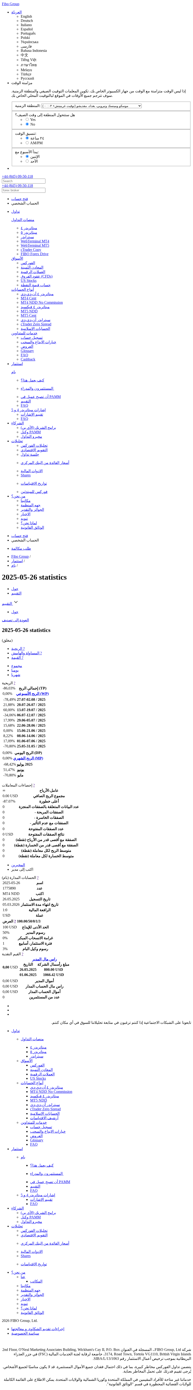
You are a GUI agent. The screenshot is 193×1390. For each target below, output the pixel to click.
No (32, 124)
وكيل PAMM (31, 432)
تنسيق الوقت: (25, 133)
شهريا (15, 675)
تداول (15, 211)
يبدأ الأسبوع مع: (27, 152)
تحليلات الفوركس (34, 445)
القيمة (17, 658)
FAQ (24, 355)
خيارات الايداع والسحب (38, 342)
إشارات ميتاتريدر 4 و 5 (28, 410)
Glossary (27, 351)
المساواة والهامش (26, 653)
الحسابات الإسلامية (35, 329)
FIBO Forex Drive (34, 254)
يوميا (15, 670)
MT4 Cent (28, 298)
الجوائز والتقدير (32, 510)
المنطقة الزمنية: (27, 106)
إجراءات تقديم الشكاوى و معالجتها (37, 1329)
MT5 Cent (28, 315)
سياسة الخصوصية (25, 1333)
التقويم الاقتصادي (34, 450)
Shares (26, 475)
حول (14, 589)
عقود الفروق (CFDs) (36, 276)
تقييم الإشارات (32, 414)
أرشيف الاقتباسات (44, 1118)
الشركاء (17, 423)
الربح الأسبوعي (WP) (32, 694)
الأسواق (17, 258)
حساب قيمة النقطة (36, 285)
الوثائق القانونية (32, 527)
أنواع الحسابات (22, 289)
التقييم (26, 401)
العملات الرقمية (33, 272)
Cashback (28, 359)
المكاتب (36, 1281)
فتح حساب (19, 199)
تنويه (24, 519)
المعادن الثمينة (32, 267)
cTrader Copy (31, 250)
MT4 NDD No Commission (42, 302)
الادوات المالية (32, 471)
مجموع (16, 666)
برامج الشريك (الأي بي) (38, 428)
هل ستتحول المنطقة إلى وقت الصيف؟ (45, 115)
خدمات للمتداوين (24, 333)
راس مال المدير (44, 959)
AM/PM (36, 143)
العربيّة (16, 12)
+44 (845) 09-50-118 (17, 176)
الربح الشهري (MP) (28, 758)
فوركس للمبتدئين (34, 492)
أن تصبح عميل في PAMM (41, 397)
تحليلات (17, 441)
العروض (27, 346)
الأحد (34, 161)
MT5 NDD (29, 311)
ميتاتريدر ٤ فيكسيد (35, 307)
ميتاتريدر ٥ (29, 232)
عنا (23, 1277)
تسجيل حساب (32, 338)
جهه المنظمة (30, 505)
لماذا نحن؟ (29, 523)
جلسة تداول (30, 454)
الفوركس (28, 263)
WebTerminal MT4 (35, 241)
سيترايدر (27, 237)
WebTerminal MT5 (35, 245)
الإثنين (35, 157)
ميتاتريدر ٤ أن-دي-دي (37, 294)
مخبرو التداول (31, 437)
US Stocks (28, 281)
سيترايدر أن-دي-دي (35, 320)
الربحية (18, 649)
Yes (33, 120)
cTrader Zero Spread (36, 324)
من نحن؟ (18, 496)
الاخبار (25, 514)
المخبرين (18, 865)
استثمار (17, 364)
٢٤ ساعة (37, 138)
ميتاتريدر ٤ (29, 228)
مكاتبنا (26, 501)
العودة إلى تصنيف (15, 620)
